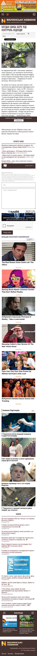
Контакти (10, 653)
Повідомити (18, 120)
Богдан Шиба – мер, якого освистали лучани (17, 161)
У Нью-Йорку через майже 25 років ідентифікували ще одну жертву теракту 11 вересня (16, 590)
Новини (18, 514)
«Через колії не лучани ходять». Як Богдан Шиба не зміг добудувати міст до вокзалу (18, 156)
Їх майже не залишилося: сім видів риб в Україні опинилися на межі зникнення (18, 551)
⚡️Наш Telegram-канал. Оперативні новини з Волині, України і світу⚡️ (10, 630)
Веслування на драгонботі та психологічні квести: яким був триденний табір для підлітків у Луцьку (27, 631)
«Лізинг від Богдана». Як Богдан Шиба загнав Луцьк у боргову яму (17, 152)
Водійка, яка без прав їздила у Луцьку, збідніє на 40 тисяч (18, 583)
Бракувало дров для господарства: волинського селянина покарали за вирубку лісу (18, 538)
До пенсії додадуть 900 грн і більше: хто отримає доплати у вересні (18, 519)
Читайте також (18, 141)
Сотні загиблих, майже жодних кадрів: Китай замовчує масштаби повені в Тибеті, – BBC (16, 604)
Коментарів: (21, 34)
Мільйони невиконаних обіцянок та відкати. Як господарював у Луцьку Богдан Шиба (17, 146)
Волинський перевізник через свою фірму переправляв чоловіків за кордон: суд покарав (17, 598)
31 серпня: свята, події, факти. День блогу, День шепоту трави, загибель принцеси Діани (18, 577)
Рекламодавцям (19, 653)
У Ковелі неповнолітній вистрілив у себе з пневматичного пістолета (15, 526)
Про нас (4, 653)
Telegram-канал (22, 129)
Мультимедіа (18, 613)
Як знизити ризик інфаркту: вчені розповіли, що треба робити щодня (17, 532)
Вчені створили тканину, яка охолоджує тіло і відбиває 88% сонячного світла (17, 545)
